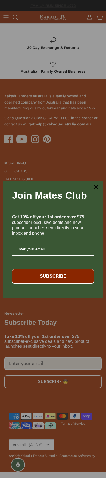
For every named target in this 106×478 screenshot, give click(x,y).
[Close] (96, 187)
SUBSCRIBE (53, 276)
